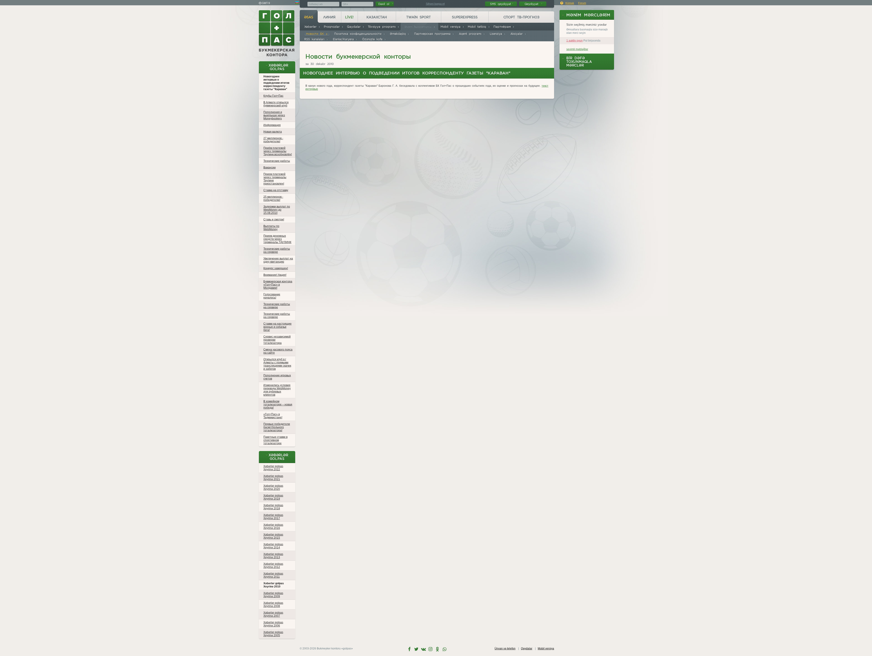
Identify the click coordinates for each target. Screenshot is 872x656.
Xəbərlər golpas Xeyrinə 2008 (273, 604)
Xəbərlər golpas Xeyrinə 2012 (273, 565)
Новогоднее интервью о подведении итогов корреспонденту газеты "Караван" (276, 83)
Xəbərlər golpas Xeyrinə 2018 (273, 507)
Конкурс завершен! (275, 268)
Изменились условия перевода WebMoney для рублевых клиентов (277, 390)
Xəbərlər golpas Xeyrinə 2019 (273, 497)
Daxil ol (384, 4)
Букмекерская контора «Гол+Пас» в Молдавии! (277, 284)
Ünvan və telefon (505, 648)
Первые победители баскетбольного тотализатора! (276, 427)
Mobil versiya (451, 26)
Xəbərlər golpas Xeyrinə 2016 (273, 526)
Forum (582, 3)
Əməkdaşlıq (399, 33)
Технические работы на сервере (276, 250)
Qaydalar (354, 26)
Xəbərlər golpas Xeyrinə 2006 (273, 624)
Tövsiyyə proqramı (382, 26)
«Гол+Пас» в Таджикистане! (272, 416)
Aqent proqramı (471, 33)
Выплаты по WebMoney (271, 227)
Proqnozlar (333, 26)
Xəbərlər (311, 26)
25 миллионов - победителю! (273, 198)
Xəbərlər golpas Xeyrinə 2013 (273, 555)
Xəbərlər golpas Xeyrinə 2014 (273, 546)
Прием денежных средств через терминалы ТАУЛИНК (277, 239)
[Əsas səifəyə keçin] (277, 33)
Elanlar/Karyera (344, 39)
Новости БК (316, 33)
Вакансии (269, 167)
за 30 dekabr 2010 (319, 64)
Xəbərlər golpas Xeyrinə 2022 (273, 468)
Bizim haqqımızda (419, 26)
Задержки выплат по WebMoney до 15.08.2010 (276, 210)
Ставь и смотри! (273, 219)
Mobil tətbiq (478, 26)
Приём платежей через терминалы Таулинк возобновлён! (277, 151)
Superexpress (465, 17)
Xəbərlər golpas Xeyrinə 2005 (273, 634)
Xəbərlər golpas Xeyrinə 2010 (273, 585)
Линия (329, 17)
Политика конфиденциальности (358, 33)
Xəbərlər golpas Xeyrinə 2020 (273, 487)
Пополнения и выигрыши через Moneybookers (274, 115)
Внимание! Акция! (274, 274)
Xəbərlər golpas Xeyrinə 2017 (273, 516)
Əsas (308, 17)
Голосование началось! (271, 296)
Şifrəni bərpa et (435, 3)
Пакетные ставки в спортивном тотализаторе (275, 440)
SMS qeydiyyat (500, 4)
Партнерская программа (433, 33)
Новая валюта (272, 131)
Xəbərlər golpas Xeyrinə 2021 (273, 477)
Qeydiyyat (532, 4)
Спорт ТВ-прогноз (521, 17)
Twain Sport (418, 17)
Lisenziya (497, 33)
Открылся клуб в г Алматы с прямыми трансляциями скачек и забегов (277, 364)
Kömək (569, 3)
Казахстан (377, 17)
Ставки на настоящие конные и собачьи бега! (277, 327)
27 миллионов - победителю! (273, 140)
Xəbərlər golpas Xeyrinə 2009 (273, 595)
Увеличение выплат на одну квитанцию (278, 260)
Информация (272, 125)
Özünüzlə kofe (373, 39)
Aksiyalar (517, 33)
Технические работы (276, 161)
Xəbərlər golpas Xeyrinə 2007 (273, 614)
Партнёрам (503, 26)
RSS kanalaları (315, 39)
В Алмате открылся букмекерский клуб (276, 104)
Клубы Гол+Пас (273, 95)
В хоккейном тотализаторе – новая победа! (277, 404)
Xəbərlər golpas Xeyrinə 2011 (273, 575)
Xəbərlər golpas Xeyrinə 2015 (273, 536)
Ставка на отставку (275, 190)
